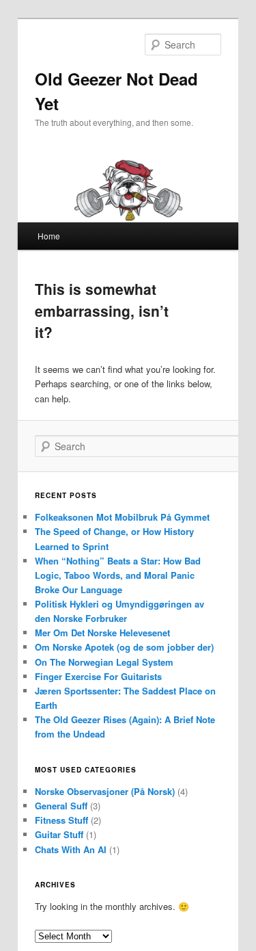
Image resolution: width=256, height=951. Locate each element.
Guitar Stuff (59, 834)
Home (49, 236)
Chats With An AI (70, 849)
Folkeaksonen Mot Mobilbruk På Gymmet (122, 516)
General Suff (61, 805)
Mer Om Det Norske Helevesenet (102, 632)
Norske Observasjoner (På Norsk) (105, 791)
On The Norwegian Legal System (104, 661)
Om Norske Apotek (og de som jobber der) (124, 646)
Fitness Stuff (61, 819)
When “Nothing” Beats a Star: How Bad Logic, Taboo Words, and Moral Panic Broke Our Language (118, 575)
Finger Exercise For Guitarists (98, 676)
